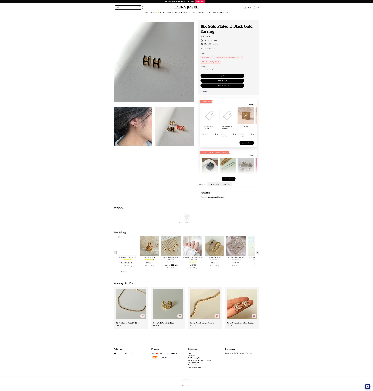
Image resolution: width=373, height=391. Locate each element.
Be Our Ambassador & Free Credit (218, 12)
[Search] (140, 7)
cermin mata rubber (227, 127)
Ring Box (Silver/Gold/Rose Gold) (17, 386)
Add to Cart (222, 81)
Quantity (203, 66)
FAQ (189, 353)
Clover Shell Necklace (208, 127)
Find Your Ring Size (194, 358)
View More (229, 179)
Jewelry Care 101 (193, 362)
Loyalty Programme (197, 12)
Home (146, 12)
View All (252, 105)
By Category (167, 12)
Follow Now (200, 2)
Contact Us (191, 355)
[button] (115, 252)
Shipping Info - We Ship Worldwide (199, 360)
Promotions (205, 53)
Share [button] (205, 91)
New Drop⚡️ (155, 12)
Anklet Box (244, 126)
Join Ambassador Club (195, 367)
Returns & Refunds (194, 365)
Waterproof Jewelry (181, 12)
